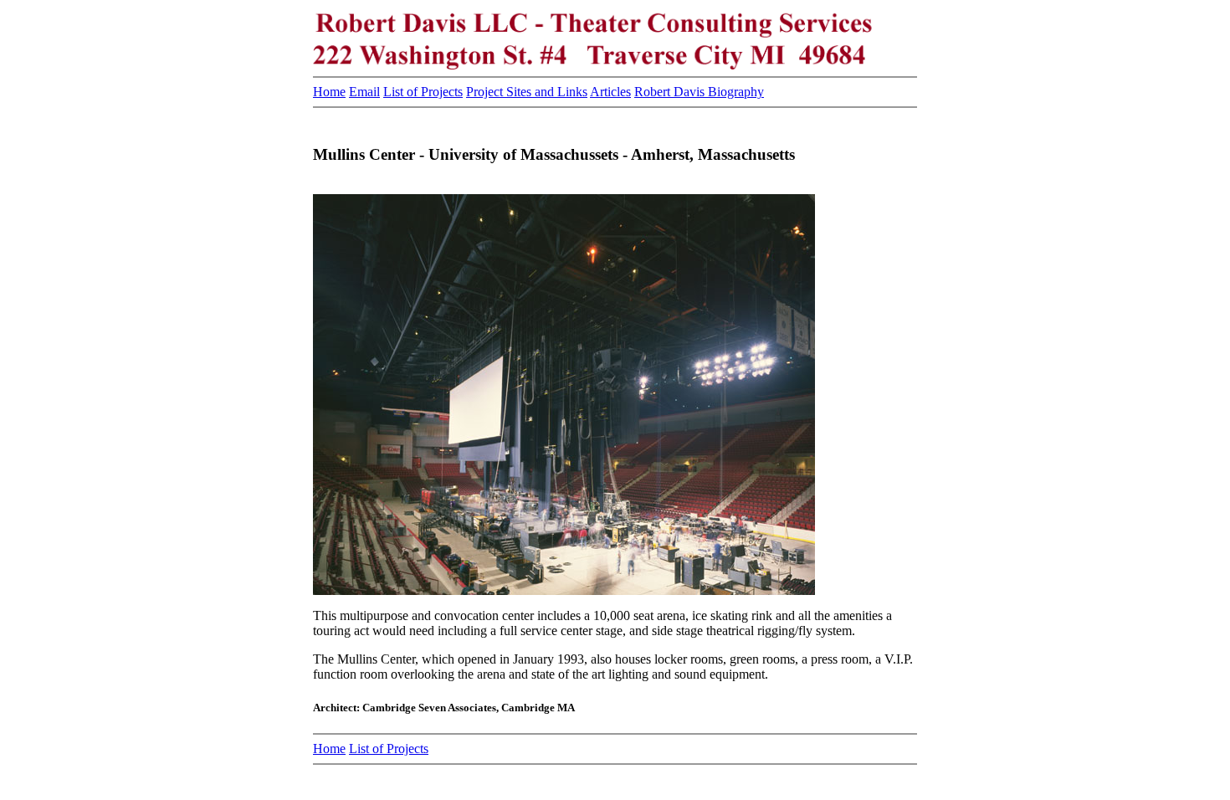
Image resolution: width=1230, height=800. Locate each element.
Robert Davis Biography (699, 92)
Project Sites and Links (526, 92)
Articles (610, 92)
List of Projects (423, 92)
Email (364, 92)
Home (329, 92)
